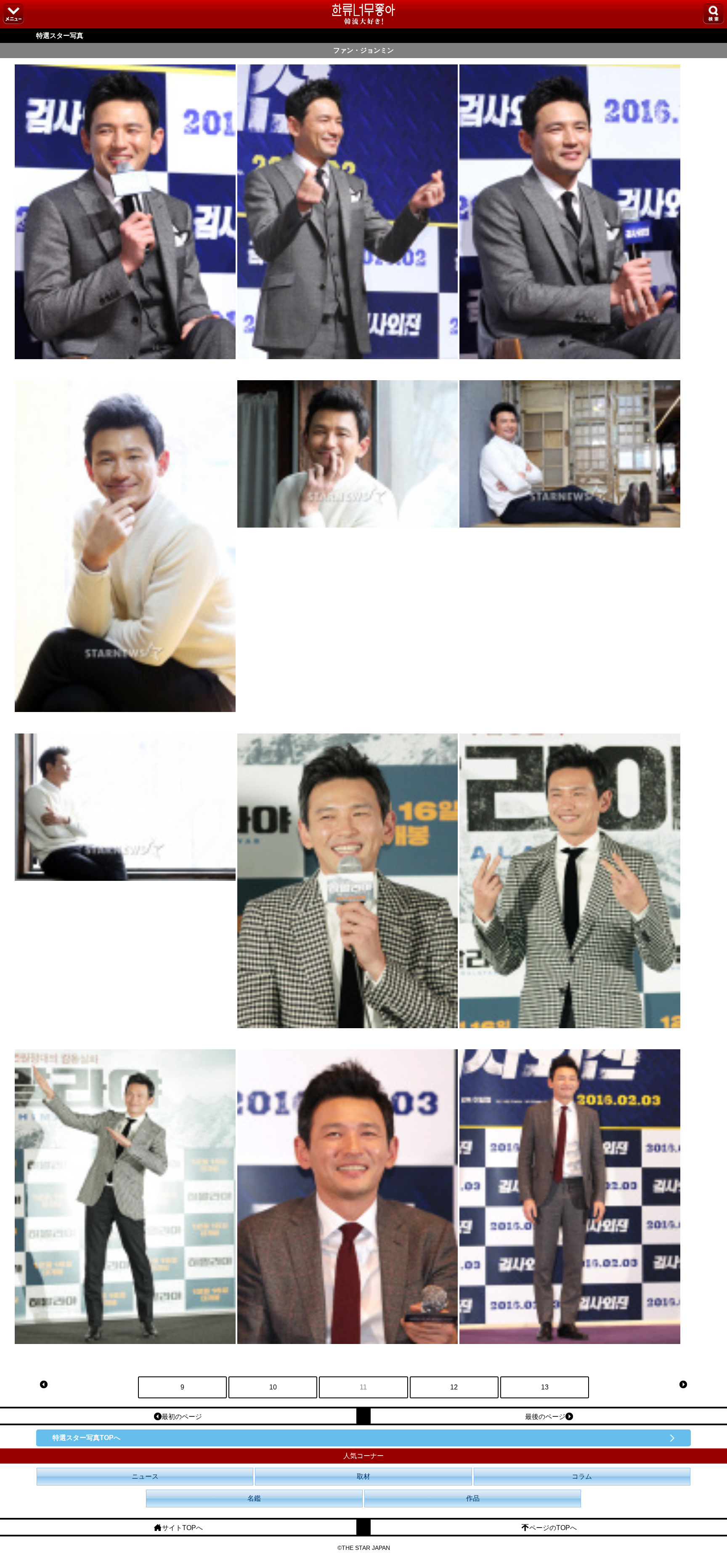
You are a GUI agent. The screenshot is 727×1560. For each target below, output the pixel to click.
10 (273, 1387)
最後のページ (545, 1416)
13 (545, 1387)
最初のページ (182, 1416)
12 (454, 1387)
